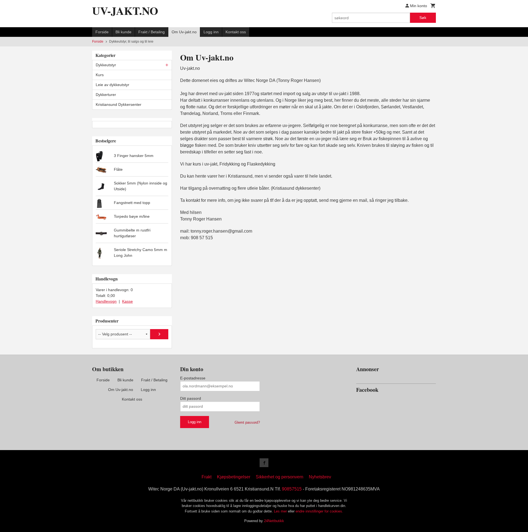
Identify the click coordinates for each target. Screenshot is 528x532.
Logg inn (211, 32)
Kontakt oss (236, 32)
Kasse (127, 301)
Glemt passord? (247, 422)
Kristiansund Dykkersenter (118, 104)
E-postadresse (192, 378)
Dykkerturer (106, 94)
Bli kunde (123, 32)
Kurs (100, 75)
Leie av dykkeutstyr (112, 84)
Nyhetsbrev (320, 477)
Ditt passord (190, 398)
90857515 (292, 489)
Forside (102, 32)
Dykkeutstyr (106, 65)
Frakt (206, 477)
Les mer (281, 511)
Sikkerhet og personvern (279, 477)
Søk (422, 17)
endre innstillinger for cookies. (319, 511)
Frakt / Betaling (151, 32)
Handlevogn (106, 301)
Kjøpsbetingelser (233, 477)
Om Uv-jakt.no (184, 32)
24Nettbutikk (274, 521)
